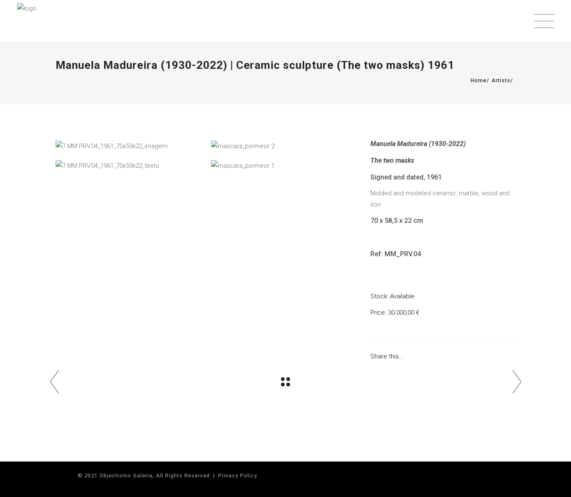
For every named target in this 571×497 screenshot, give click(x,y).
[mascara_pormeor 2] (284, 146)
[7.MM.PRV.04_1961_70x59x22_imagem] (129, 146)
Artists (501, 80)
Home (479, 80)
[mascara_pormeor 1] (284, 166)
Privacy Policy (237, 475)
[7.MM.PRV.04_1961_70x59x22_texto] (129, 166)
